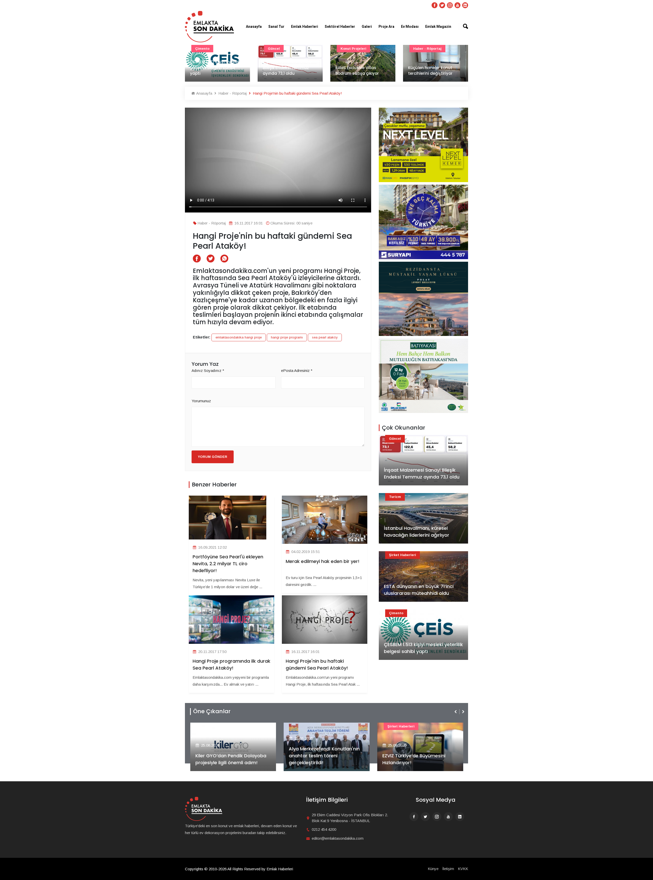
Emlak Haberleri (304, 26)
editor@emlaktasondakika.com (337, 838)
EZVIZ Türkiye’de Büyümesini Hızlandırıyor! (320, 759)
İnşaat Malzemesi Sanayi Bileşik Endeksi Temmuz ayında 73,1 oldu (215, 67)
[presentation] (456, 711)
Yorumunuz (201, 401)
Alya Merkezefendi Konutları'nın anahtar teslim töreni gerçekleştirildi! (230, 756)
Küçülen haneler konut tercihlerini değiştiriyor (357, 70)
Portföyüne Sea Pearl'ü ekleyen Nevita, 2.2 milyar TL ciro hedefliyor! (228, 564)
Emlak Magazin (438, 26)
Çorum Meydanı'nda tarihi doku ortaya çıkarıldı (434, 70)
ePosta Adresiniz (296, 370)
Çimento (396, 613)
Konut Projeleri (281, 49)
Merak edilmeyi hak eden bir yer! (322, 561)
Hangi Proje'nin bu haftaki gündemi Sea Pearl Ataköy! (317, 664)
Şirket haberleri (402, 555)
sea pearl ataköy (325, 337)
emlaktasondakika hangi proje (239, 337)
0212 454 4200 (324, 829)
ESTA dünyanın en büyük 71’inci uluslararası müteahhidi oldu (419, 589)
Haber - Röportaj (355, 49)
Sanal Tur (276, 26)
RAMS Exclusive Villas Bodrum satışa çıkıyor (284, 70)
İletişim (448, 868)
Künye (433, 868)
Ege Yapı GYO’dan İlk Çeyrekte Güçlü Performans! (417, 759)
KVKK (463, 868)
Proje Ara (386, 26)
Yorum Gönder (212, 457)
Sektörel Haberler (340, 26)
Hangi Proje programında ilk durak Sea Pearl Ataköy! (231, 664)
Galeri (367, 26)
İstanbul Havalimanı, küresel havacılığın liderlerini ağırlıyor (416, 531)
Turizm (395, 497)
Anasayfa (254, 26)
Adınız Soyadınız (208, 370)
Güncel (201, 49)
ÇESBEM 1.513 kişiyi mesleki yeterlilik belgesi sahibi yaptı (423, 648)
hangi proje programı (287, 337)
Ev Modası (410, 26)
